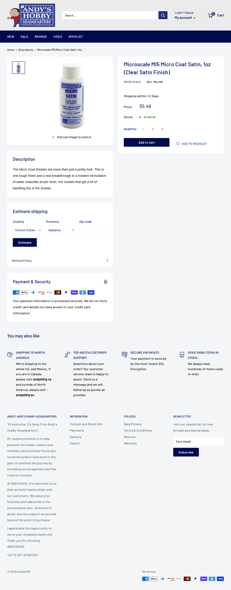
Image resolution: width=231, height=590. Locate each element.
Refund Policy (22, 260)
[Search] (162, 15)
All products (26, 49)
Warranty (130, 443)
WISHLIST (75, 36)
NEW (10, 36)
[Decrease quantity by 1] (143, 129)
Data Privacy (133, 424)
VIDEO (57, 36)
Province (52, 221)
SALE (24, 36)
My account (184, 17)
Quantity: (130, 129)
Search (75, 443)
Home (11, 49)
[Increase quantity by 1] (162, 129)
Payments (77, 430)
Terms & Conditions (138, 430)
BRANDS (41, 36)
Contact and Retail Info (86, 424)
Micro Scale (132, 82)
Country (18, 221)
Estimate (24, 242)
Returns (129, 437)
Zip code (85, 221)
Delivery (76, 437)
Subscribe (186, 452)
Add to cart (146, 143)
